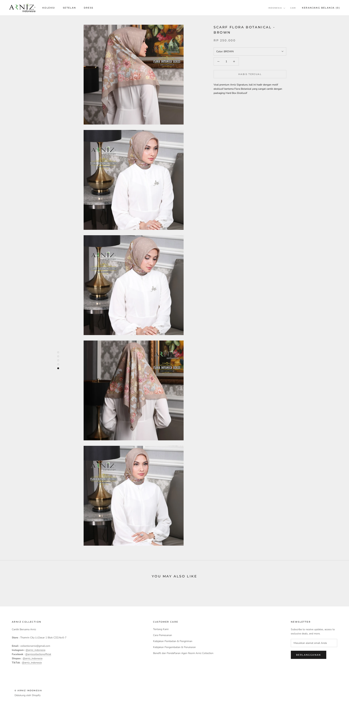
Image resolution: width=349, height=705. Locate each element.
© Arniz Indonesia (28, 690)
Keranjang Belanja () (321, 7)
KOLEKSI (48, 7)
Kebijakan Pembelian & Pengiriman (172, 641)
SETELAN (69, 7)
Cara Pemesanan (162, 635)
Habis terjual (250, 74)
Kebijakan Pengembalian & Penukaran (174, 647)
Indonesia (275, 8)
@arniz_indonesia (35, 650)
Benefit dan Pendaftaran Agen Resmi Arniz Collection (183, 653)
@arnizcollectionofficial (38, 654)
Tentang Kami (161, 629)
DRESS (88, 7)
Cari (293, 8)
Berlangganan (308, 654)
